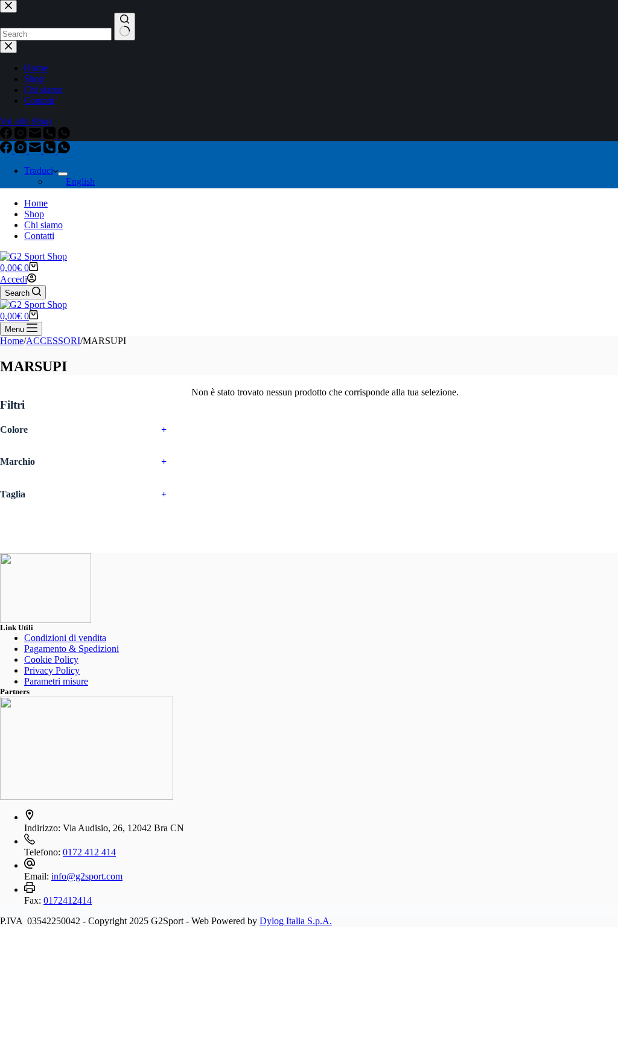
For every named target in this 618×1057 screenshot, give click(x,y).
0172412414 (67, 900)
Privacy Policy (52, 670)
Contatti (39, 236)
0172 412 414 (89, 852)
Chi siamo (43, 225)
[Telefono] (50, 150)
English (80, 181)
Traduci (38, 170)
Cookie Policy (51, 659)
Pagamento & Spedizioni (71, 648)
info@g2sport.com (87, 876)
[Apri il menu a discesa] (63, 174)
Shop (34, 214)
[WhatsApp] (64, 150)
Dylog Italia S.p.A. (296, 921)
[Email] (36, 150)
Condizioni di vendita (65, 638)
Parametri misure (56, 681)
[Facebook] (7, 150)
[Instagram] (21, 150)
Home (36, 203)
